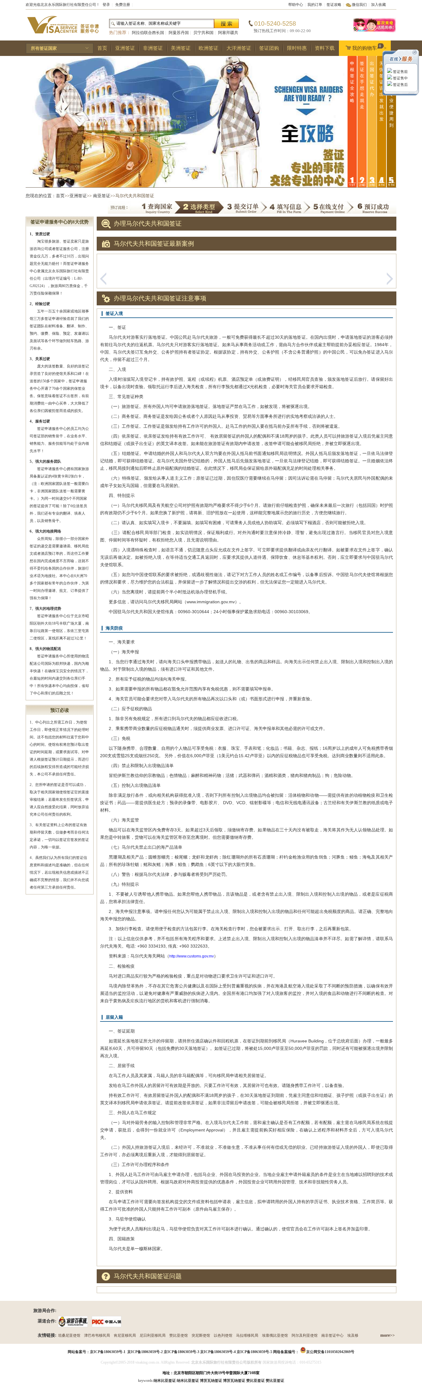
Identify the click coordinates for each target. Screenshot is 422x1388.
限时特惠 (297, 48)
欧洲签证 (208, 48)
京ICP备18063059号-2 (145, 1352)
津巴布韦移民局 (97, 1335)
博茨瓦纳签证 (234, 1380)
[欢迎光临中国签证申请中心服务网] (374, 31)
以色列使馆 (223, 1335)
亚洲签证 (125, 48)
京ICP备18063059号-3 (181, 1352)
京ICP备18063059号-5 (254, 1352)
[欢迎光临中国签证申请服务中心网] (63, 36)
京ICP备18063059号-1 (107, 1352)
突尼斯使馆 (201, 1335)
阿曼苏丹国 (179, 32)
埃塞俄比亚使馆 (275, 1335)
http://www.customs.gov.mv (191, 956)
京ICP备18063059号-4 (218, 1352)
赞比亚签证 (275, 1380)
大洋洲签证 (238, 48)
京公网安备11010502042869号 (330, 1352)
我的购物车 (369, 47)
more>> (387, 1335)
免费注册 (122, 4)
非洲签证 (153, 48)
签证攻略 (334, 4)
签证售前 (400, 72)
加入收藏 (378, 4)
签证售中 (400, 78)
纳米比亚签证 (188, 1380)
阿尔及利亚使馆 (305, 1335)
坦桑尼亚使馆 (69, 1335)
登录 (106, 4)
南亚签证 (101, 195)
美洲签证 (181, 48)
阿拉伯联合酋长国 (148, 32)
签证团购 (269, 48)
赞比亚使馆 (178, 1335)
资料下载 (325, 48)
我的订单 (314, 4)
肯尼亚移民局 (125, 1335)
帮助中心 (295, 4)
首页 (102, 48)
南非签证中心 (332, 1335)
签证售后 (400, 85)
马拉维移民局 (247, 1335)
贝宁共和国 (203, 32)
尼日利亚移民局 (153, 1335)
